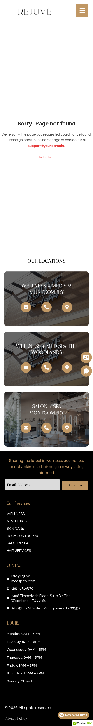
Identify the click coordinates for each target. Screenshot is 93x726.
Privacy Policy (16, 718)
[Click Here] (82, 10)
